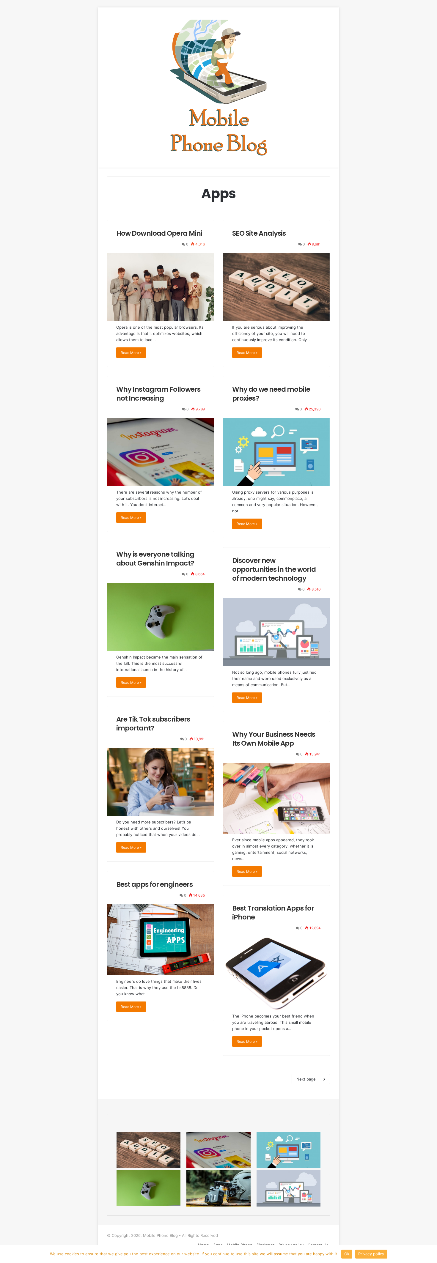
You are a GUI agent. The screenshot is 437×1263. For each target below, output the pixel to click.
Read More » (131, 352)
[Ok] (430, 1254)
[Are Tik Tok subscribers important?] (160, 782)
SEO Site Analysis (259, 233)
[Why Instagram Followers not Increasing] (160, 452)
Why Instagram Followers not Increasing (158, 394)
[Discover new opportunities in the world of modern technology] (276, 632)
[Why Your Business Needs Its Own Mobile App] (276, 798)
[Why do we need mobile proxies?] (276, 452)
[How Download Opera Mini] (160, 287)
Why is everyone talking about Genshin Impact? (155, 558)
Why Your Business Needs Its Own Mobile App (273, 739)
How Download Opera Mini (159, 233)
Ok (347, 1253)
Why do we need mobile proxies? (271, 394)
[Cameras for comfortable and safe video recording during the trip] (218, 1188)
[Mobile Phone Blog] (218, 87)
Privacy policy (371, 1253)
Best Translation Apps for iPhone (273, 912)
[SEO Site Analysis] (276, 287)
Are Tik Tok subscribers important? (153, 723)
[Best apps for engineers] (160, 939)
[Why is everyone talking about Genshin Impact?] (160, 617)
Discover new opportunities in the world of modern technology (274, 569)
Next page (306, 1079)
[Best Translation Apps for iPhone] (276, 973)
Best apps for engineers (154, 884)
